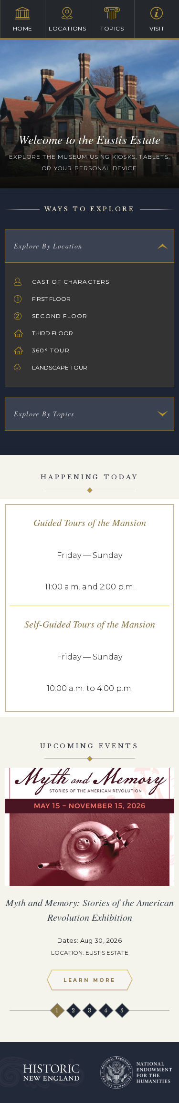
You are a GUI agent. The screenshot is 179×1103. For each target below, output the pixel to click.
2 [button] (73, 1010)
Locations (67, 28)
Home (22, 28)
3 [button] (89, 1010)
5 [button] (122, 1010)
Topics (112, 28)
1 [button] (57, 1010)
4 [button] (106, 1010)
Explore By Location (48, 245)
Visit (156, 28)
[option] (89, 883)
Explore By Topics (44, 413)
